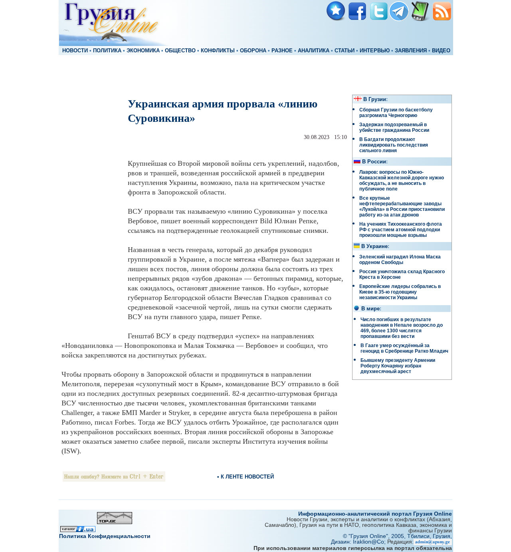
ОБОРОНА (253, 51)
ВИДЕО (441, 51)
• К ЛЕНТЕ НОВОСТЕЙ (245, 477)
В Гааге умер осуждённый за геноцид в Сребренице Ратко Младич (404, 348)
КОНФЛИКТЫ (218, 51)
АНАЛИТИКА (313, 51)
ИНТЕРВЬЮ (375, 51)
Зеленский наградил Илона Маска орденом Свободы (400, 259)
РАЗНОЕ (282, 51)
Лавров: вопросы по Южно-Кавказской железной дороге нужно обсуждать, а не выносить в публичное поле (401, 180)
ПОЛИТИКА (107, 51)
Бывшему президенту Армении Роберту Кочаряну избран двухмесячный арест (397, 365)
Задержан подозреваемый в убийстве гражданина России (394, 127)
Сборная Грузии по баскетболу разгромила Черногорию (396, 112)
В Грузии (374, 99)
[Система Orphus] (114, 479)
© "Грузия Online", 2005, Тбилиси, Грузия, (397, 536)
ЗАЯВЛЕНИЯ (411, 51)
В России (374, 162)
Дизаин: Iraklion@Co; (359, 541)
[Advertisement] (255, 74)
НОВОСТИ (75, 51)
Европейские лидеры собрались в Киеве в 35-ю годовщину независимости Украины (400, 292)
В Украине (374, 246)
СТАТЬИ (345, 51)
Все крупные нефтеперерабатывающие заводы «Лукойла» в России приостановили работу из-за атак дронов (402, 206)
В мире (370, 309)
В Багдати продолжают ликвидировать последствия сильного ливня (393, 145)
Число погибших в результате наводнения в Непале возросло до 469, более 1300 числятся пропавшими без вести (401, 328)
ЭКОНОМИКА (143, 51)
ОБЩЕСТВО (180, 51)
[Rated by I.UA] (77, 529)
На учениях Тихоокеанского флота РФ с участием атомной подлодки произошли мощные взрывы (400, 229)
